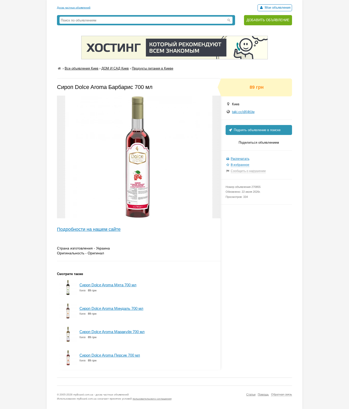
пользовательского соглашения (152, 398)
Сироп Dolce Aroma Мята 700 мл (107, 285)
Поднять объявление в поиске (257, 130)
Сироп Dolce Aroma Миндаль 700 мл (111, 308)
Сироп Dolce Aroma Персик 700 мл (109, 355)
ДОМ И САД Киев (115, 68)
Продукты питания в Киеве (152, 68)
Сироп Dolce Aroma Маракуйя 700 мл (112, 332)
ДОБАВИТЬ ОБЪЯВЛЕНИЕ (268, 20)
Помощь (263, 394)
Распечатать (240, 159)
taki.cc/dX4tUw (243, 112)
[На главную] (59, 68)
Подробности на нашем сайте (89, 229)
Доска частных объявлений (73, 7)
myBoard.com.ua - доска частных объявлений (101, 394)
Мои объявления (277, 7)
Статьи (250, 394)
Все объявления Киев (81, 68)
